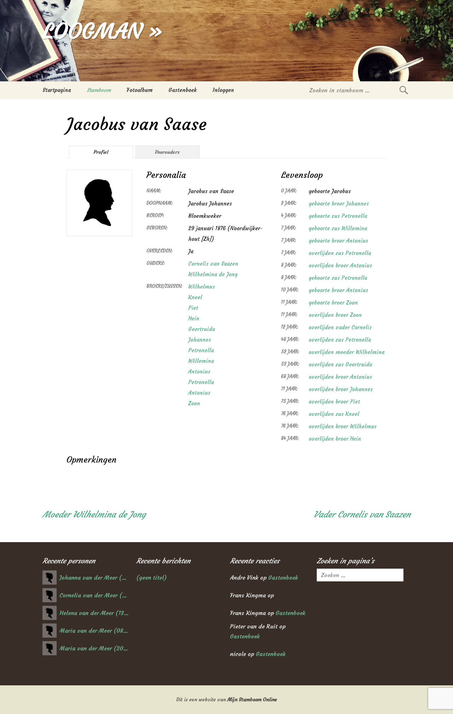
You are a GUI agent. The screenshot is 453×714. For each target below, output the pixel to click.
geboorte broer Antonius (338, 240)
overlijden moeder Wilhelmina (346, 352)
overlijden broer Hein (335, 438)
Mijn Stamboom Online (252, 699)
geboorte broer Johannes (339, 203)
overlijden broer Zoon (335, 315)
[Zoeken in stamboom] (404, 90)
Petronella (201, 350)
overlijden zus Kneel (334, 414)
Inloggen (223, 90)
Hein (193, 318)
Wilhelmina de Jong (212, 274)
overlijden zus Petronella (340, 253)
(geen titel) (151, 577)
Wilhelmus (201, 286)
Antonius (199, 371)
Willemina (201, 361)
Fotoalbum (140, 90)
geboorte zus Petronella (338, 216)
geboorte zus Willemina (338, 228)
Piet (193, 307)
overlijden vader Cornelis (340, 327)
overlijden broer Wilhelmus (343, 426)
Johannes (199, 339)
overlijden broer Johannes (341, 389)
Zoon (194, 403)
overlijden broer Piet (334, 401)
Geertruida (201, 329)
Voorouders (167, 152)
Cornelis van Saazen (213, 263)
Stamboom (99, 90)
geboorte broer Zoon (333, 302)
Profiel (100, 152)
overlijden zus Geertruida (340, 364)
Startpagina (56, 90)
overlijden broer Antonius (340, 265)
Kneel (195, 297)
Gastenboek (182, 90)
